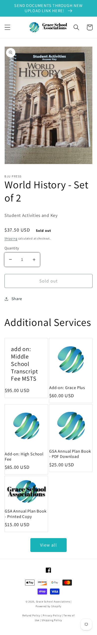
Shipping (10, 238)
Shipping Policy (52, 620)
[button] (7, 27)
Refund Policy (31, 615)
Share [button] (16, 298)
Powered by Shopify (48, 606)
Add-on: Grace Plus (67, 387)
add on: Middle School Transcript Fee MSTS (24, 364)
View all (48, 545)
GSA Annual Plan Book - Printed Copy (26, 514)
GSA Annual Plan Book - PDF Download (70, 454)
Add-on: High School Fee (24, 456)
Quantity (11, 247)
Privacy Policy (52, 615)
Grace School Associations (53, 601)
